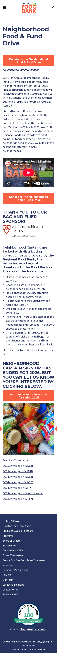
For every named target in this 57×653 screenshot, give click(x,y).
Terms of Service (36, 649)
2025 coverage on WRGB (18, 471)
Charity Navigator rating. (33, 630)
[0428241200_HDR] (28, 429)
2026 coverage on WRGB (18, 465)
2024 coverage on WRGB (18, 476)
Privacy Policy (19, 649)
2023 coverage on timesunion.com (23, 493)
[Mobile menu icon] (4, 7)
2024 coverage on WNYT (18, 482)
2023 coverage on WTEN (18, 498)
